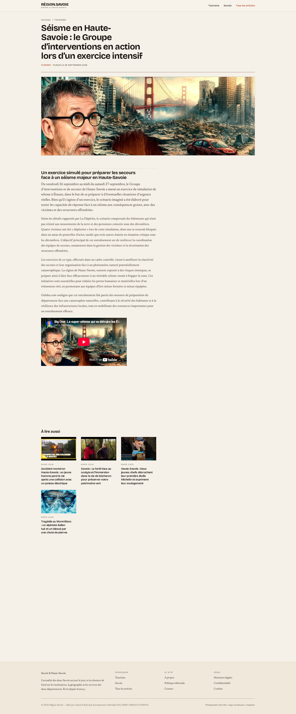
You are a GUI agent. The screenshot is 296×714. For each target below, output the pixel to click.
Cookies (218, 689)
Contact (168, 689)
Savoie (228, 5)
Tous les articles (245, 5)
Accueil (46, 20)
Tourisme (213, 5)
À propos (169, 678)
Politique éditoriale (174, 683)
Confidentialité (222, 683)
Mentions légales (223, 678)
